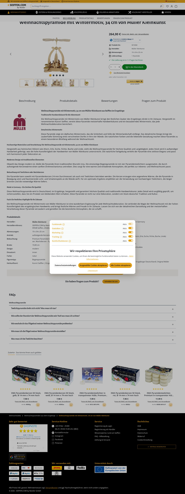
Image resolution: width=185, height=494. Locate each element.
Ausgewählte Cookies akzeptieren (93, 265)
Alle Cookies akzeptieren (121, 265)
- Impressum (92, 270)
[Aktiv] (130, 224)
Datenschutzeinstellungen (65, 265)
